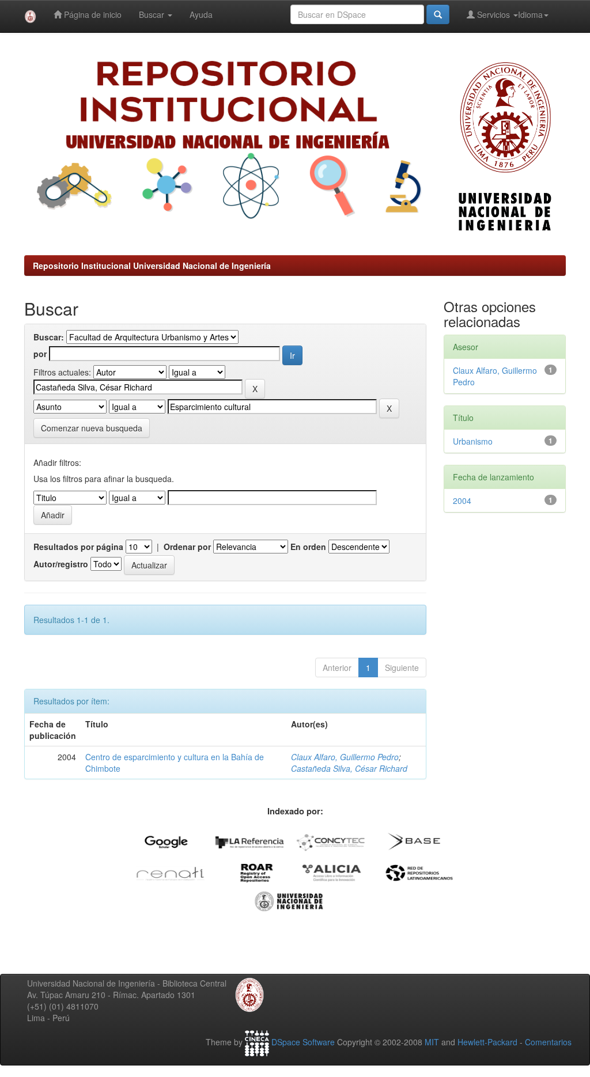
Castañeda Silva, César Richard (349, 768)
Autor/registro (60, 564)
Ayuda (201, 14)
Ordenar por (187, 546)
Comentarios (548, 1042)
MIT (432, 1042)
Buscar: (48, 337)
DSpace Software (303, 1042)
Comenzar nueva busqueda (91, 428)
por (40, 353)
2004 (462, 500)
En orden (308, 546)
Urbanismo (473, 441)
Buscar (153, 14)
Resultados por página (78, 546)
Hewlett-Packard (487, 1042)
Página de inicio (92, 14)
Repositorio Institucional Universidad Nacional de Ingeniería (152, 265)
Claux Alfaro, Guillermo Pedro (345, 757)
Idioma (530, 14)
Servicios (493, 14)
